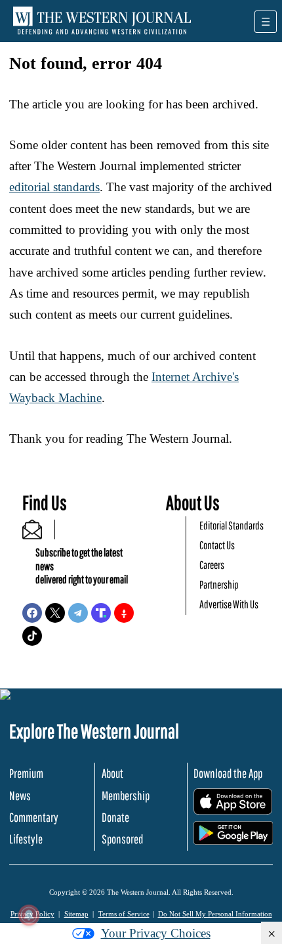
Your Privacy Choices (156, 933)
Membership (126, 795)
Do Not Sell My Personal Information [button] (215, 914)
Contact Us (217, 545)
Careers (211, 564)
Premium (26, 773)
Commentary (33, 817)
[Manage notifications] (28, 915)
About (112, 773)
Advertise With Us (228, 604)
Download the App (227, 773)
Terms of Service (124, 914)
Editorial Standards (231, 525)
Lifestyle (26, 839)
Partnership (219, 584)
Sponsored (122, 839)
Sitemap (76, 914)
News (20, 795)
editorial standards (54, 187)
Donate (115, 817)
